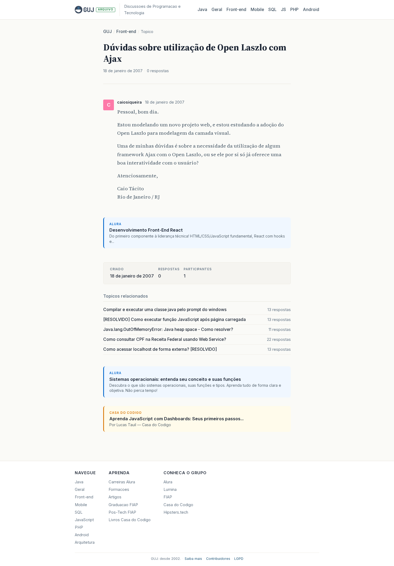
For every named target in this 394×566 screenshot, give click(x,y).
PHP (294, 9)
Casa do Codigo (178, 504)
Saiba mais (193, 559)
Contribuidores (218, 559)
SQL (272, 9)
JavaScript (84, 519)
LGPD (238, 559)
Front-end (126, 31)
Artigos (115, 497)
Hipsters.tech (175, 512)
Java (202, 9)
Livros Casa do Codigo (130, 519)
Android (311, 9)
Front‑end (236, 9)
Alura (167, 482)
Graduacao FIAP (123, 504)
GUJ (107, 31)
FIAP (167, 497)
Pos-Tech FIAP (122, 512)
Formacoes (119, 489)
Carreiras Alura (122, 482)
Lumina (170, 489)
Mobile (257, 9)
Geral (216, 9)
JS (283, 9)
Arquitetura (85, 542)
